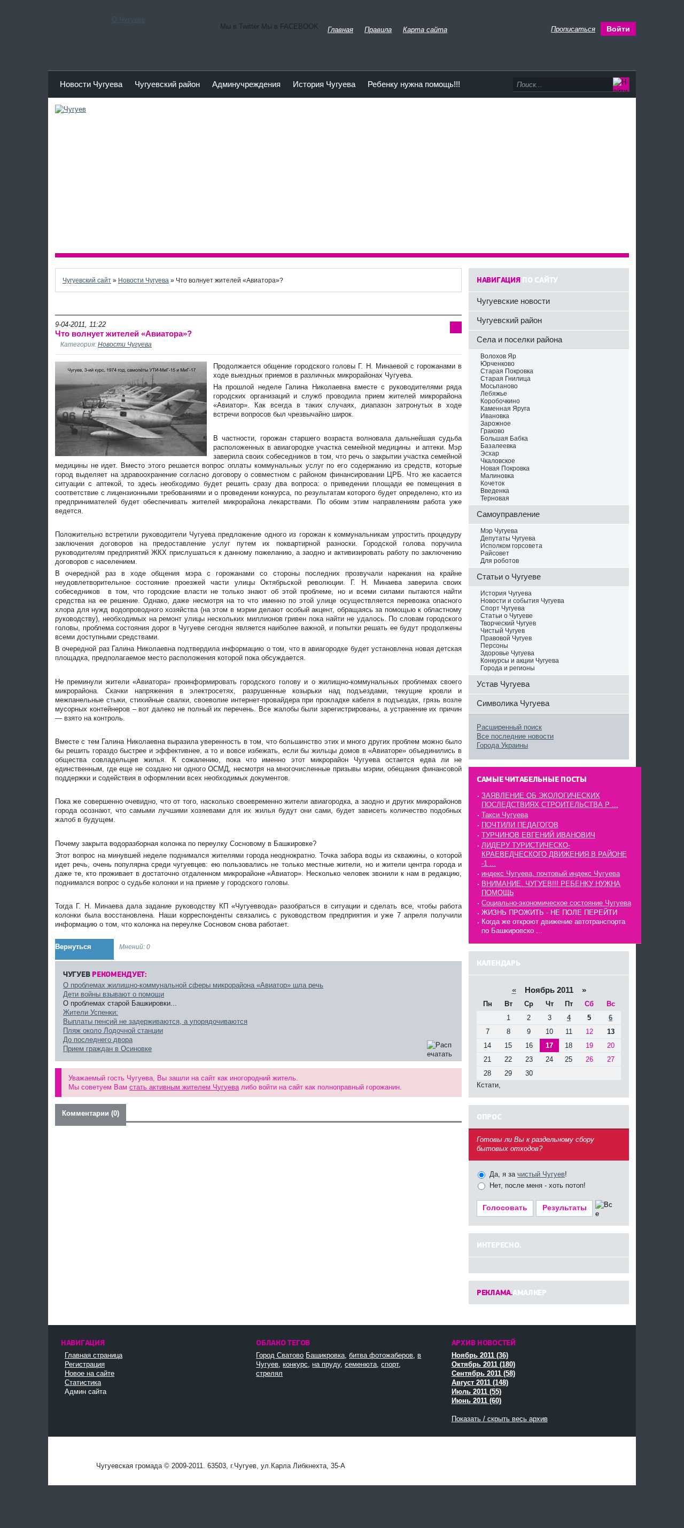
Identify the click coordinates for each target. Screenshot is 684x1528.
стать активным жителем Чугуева (184, 1087)
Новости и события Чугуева (522, 601)
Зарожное (495, 423)
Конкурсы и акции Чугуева (519, 660)
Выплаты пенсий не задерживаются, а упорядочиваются (155, 1021)
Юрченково (497, 363)
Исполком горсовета (511, 546)
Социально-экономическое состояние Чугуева (556, 903)
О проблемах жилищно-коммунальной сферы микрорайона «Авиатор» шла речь (193, 985)
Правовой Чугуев (506, 638)
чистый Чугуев (541, 1174)
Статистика (83, 1382)
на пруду (326, 1364)
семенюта (361, 1364)
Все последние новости (515, 736)
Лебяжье (493, 393)
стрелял (269, 1373)
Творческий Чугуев (508, 623)
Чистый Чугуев (502, 630)
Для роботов (499, 561)
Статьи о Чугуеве (506, 616)
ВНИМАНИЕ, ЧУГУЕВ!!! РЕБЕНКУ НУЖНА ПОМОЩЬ (550, 888)
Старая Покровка (506, 371)
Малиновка (497, 476)
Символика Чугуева (513, 703)
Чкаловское (497, 461)
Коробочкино (500, 401)
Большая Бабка (504, 438)
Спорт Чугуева (502, 608)
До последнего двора (98, 1040)
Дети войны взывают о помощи (113, 994)
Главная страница (93, 1355)
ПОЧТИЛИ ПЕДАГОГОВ (519, 825)
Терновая (494, 498)
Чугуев (75, 1455)
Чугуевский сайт (87, 280)
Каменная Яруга (505, 408)
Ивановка (494, 416)
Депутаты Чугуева (507, 538)
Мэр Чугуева (499, 531)
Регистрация (85, 1364)
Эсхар (489, 453)
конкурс (295, 1364)
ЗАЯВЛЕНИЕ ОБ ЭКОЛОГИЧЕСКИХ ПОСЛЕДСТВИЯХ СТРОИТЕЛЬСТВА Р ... (549, 800)
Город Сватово (280, 1355)
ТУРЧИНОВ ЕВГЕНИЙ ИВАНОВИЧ (538, 835)
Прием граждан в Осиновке (107, 1049)
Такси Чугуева (504, 815)
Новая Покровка (505, 468)
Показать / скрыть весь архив (500, 1419)
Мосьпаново (499, 386)
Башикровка (325, 1355)
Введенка (494, 491)
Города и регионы (507, 668)
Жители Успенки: (90, 1012)
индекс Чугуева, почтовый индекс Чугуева (550, 873)
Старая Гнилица (505, 378)
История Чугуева (324, 84)
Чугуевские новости (513, 300)
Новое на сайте (89, 1373)
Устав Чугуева (503, 683)
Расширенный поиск (509, 727)
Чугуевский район (167, 84)
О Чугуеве (128, 19)
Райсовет (494, 553)
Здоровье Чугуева (507, 653)
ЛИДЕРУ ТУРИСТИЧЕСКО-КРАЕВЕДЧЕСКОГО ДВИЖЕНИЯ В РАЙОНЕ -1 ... (554, 854)
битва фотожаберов (381, 1355)
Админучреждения (246, 84)
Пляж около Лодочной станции (113, 1030)
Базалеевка (498, 446)
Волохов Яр (498, 356)
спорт (390, 1364)
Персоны (494, 645)
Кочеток (492, 483)
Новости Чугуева (91, 84)
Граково (492, 431)
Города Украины (502, 745)
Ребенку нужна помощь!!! (414, 84)
